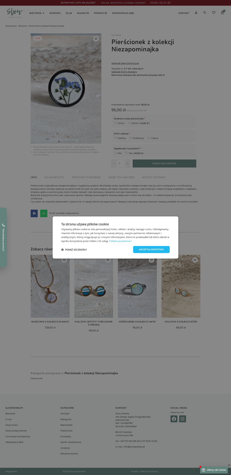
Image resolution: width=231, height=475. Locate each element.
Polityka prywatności (120, 241)
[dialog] (115, 237)
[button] (74, 249)
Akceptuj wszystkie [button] (151, 249)
